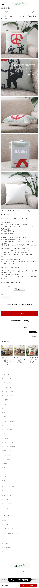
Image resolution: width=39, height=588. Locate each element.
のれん (5, 467)
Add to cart (20, 313)
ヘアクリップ (7, 476)
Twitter (6, 543)
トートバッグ (7, 378)
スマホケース (7, 451)
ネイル (5, 463)
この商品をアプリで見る (19, 327)
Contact (6, 524)
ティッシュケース (8, 442)
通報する (34, 336)
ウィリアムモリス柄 (8, 487)
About (5, 520)
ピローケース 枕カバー (10, 421)
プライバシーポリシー (10, 529)
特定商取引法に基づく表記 (11, 533)
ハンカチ (6, 425)
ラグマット (7, 417)
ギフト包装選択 (5, 286)
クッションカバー (8, 387)
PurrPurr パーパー (7, 491)
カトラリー (7, 400)
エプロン (6, 412)
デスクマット (7, 434)
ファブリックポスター (9, 446)
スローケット (7, 472)
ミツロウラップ (8, 429)
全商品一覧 (5, 374)
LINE (5, 552)
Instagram (7, 547)
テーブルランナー (8, 395)
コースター (7, 408)
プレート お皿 (7, 404)
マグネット (7, 499)
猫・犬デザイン (8, 383)
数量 (2, 294)
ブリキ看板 (7, 455)
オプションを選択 (28, 585)
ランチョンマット (8, 391)
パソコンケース (8, 438)
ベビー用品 (7, 459)
